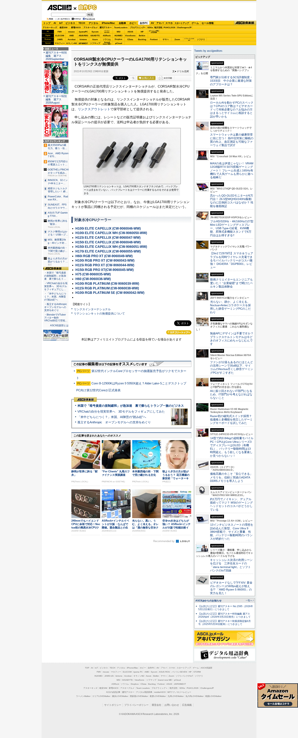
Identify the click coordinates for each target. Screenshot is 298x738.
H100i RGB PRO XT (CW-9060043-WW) (104, 260)
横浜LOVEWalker (120, 696)
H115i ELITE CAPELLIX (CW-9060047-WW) (107, 237)
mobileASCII (160, 692)
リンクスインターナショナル (92, 309)
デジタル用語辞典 (144, 692)
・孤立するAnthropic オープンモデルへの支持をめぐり (56, 307)
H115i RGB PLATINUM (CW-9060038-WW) (107, 288)
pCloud (118, 43)
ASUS (130, 32)
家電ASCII (76, 27)
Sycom (95, 32)
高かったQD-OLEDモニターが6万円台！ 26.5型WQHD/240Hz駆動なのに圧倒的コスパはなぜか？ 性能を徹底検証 (231, 201)
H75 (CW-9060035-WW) (93, 274)
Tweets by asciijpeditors (208, 50)
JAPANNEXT (83, 43)
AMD (71, 35)
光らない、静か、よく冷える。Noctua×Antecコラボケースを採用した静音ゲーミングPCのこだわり (230, 307)
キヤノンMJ (71, 43)
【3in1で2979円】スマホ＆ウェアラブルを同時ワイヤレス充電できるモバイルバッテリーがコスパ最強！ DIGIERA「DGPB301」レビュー (231, 260)
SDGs (150, 27)
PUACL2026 (169, 27)
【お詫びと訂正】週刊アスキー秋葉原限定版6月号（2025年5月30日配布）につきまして (224, 623)
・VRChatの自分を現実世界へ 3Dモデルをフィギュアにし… (56, 286)
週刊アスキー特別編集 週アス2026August (56, 99)
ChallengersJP (184, 27)
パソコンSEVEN (107, 31)
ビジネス (70, 23)
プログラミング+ (137, 27)
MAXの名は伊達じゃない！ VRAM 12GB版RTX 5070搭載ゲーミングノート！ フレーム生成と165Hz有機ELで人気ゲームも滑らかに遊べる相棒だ (231, 170)
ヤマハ (166, 39)
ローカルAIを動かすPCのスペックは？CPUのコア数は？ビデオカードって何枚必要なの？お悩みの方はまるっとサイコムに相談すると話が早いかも (231, 109)
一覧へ (249, 600)
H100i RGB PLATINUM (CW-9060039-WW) (107, 283)
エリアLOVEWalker (101, 696)
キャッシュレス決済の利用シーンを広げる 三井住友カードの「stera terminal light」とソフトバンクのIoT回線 (231, 565)
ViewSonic (130, 35)
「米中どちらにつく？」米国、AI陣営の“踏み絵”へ (111, 417)
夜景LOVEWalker (158, 696)
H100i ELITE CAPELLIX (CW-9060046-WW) (108, 228)
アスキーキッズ (50, 27)
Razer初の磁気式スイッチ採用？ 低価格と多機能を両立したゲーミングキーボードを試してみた (232, 419)
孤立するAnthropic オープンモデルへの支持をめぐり (114, 422)
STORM (197, 672)
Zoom (177, 39)
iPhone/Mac (108, 23)
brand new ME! (165, 680)
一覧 (132, 78)
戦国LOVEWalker (213, 696)
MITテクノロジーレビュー (179, 692)
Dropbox (118, 39)
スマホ (169, 23)
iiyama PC (138, 672)
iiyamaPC (83, 32)
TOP (87, 668)
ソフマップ (95, 43)
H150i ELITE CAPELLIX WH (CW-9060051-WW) (111, 246)
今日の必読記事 (113, 692)
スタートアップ (182, 23)
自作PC (86, 7)
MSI (118, 32)
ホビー (133, 23)
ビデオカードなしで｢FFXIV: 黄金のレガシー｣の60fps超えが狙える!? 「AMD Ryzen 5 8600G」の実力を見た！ (231, 588)
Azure (95, 39)
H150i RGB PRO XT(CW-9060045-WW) (104, 270)
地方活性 (158, 27)
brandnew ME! (107, 43)
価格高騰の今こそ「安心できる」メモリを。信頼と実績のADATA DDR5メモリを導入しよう (231, 477)
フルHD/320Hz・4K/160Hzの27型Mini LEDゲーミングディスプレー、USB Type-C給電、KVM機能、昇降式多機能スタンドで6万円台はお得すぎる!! (231, 228)
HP (142, 32)
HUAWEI (118, 35)
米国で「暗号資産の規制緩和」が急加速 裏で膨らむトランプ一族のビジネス (130, 405)
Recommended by (164, 541)
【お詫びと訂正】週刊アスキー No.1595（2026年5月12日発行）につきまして (225, 608)
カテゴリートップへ (178, 332)
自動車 (122, 23)
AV (152, 23)
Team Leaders (143, 688)
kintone (83, 39)
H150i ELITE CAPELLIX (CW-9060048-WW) (108, 242)
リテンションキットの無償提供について (99, 313)
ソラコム (107, 39)
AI (55, 23)
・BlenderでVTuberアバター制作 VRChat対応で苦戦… (56, 317)
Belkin (142, 35)
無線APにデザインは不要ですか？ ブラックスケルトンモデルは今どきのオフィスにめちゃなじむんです (233, 338)
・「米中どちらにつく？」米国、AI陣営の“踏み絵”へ (55, 296)
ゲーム (195, 23)
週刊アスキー (106, 27)
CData (130, 39)
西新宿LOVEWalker (139, 696)
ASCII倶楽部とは (59, 325)
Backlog (142, 39)
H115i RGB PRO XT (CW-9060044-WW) (104, 265)
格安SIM (63, 27)
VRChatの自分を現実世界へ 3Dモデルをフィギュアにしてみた (121, 411)
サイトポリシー (112, 705)
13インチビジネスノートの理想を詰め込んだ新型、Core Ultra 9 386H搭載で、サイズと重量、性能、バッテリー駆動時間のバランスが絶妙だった (231, 531)
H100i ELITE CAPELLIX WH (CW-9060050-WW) (111, 233)
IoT (61, 23)
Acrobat (71, 39)
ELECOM (59, 35)
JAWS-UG (109, 676)
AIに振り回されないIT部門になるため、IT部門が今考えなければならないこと (231, 394)
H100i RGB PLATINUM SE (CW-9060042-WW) (109, 292)
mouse (71, 32)
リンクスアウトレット (94, 109)
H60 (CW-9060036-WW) (93, 279)
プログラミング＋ (159, 688)
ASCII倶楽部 (245, 23)
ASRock (107, 35)
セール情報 (208, 23)
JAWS (60, 39)
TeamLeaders (121, 27)
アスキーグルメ (91, 27)
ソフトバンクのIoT (189, 39)
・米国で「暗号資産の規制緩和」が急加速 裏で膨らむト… (55, 275)
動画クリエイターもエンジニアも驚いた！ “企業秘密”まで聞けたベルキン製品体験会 (231, 283)
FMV (60, 32)
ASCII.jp (59, 7)
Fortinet (154, 39)
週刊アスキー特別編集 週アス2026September (56, 56)
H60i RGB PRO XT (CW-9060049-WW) (104, 256)
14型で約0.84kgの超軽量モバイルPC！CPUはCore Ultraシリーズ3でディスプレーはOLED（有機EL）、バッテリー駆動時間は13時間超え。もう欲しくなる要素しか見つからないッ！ (231, 446)
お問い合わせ (171, 705)
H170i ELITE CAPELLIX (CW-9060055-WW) (108, 251)
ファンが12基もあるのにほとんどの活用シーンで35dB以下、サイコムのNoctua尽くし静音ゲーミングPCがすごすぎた (231, 367)
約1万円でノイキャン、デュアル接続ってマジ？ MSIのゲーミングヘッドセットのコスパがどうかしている (231, 504)
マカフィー (60, 43)
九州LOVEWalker (176, 696)
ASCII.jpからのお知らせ (208, 600)
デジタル (93, 23)
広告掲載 (187, 705)
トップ (46, 23)
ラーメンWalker (83, 696)
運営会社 (156, 705)
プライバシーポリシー (136, 705)
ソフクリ (201, 39)
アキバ (160, 23)
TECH (81, 23)
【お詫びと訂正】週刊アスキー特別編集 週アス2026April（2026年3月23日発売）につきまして (224, 615)
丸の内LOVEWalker (194, 696)
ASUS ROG (83, 35)
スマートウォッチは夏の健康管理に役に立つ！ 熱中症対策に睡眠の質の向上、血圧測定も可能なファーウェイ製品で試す (231, 140)
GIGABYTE (95, 36)
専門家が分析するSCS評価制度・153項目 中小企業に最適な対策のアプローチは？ (231, 81)
